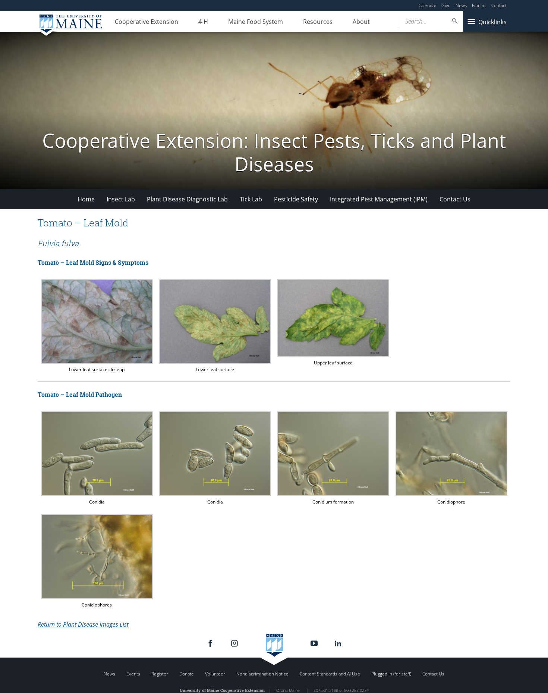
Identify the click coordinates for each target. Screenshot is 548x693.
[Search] (455, 21)
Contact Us (455, 199)
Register (159, 674)
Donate (186, 674)
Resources (318, 22)
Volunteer (215, 674)
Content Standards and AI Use (330, 674)
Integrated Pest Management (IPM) (379, 199)
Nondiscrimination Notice (262, 674)
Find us (479, 5)
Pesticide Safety (296, 199)
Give (446, 5)
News (461, 5)
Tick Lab (251, 199)
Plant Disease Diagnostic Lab (187, 199)
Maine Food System (255, 22)
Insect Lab (121, 199)
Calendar (428, 5)
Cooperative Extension (146, 22)
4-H (203, 22)
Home (86, 199)
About (361, 22)
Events (133, 674)
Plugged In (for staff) (391, 674)
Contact (499, 5)
